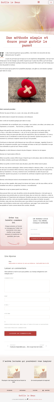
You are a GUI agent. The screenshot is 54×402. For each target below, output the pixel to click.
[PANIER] (51, 2)
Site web (7, 313)
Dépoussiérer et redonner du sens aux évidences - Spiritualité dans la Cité (29, 263)
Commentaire (9, 278)
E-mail (7, 304)
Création (31, 399)
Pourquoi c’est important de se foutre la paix (14, 381)
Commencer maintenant (41, 238)
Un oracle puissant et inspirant (40, 380)
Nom (6, 296)
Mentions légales (38, 399)
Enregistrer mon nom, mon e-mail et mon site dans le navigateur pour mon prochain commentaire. (26, 326)
